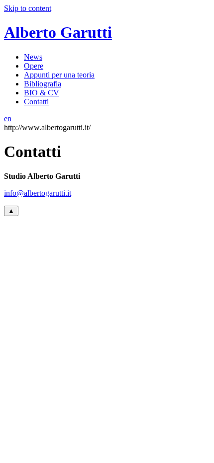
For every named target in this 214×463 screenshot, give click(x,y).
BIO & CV (41, 92)
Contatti (36, 101)
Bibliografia (42, 83)
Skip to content (27, 8)
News (33, 57)
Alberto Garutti (58, 32)
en (7, 118)
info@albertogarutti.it (37, 193)
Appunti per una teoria (59, 75)
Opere (33, 66)
